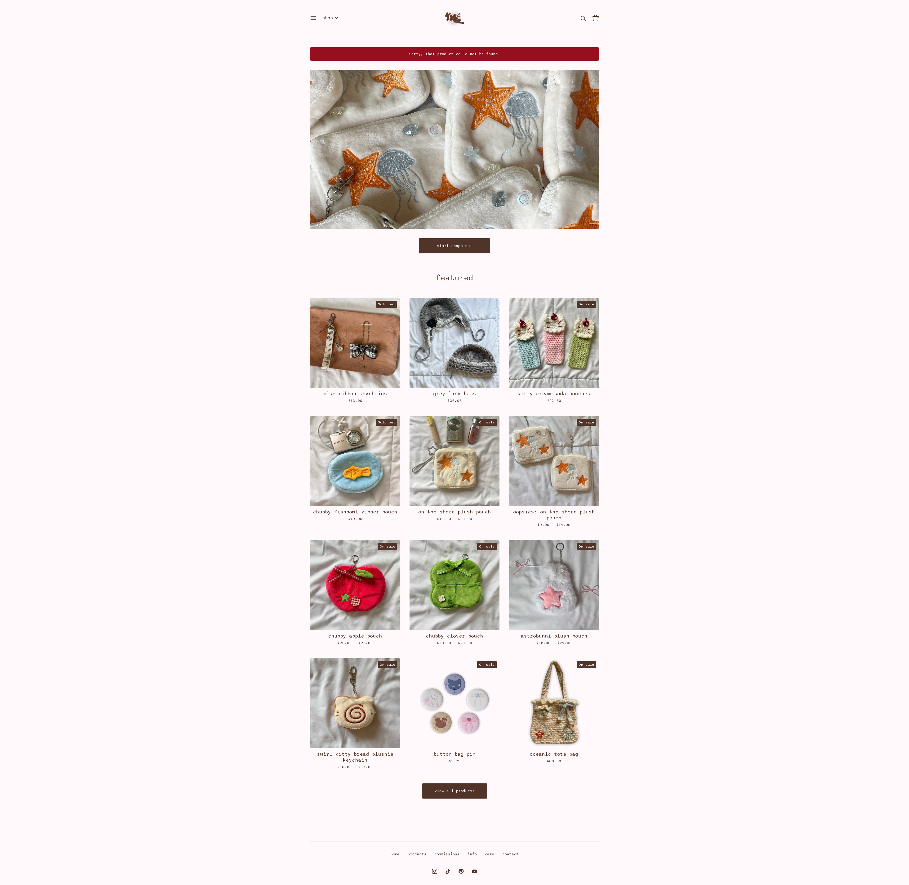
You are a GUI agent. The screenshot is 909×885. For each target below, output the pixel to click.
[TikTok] (448, 871)
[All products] (454, 149)
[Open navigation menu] (313, 18)
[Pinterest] (461, 871)
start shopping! (454, 245)
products (417, 854)
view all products (455, 791)
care (489, 854)
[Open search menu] (583, 18)
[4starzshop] (454, 18)
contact (510, 854)
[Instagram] (434, 871)
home (395, 854)
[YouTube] (474, 871)
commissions (446, 854)
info (472, 854)
